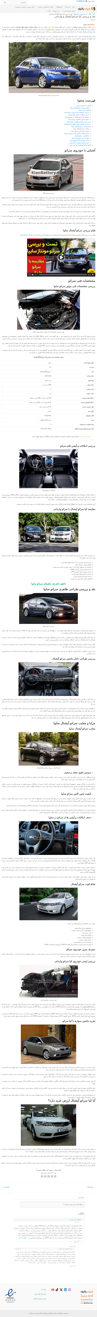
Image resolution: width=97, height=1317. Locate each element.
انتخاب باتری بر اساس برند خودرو (25, 7)
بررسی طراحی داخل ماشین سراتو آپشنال (76, 124)
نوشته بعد (5, 1187)
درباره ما (68, 7)
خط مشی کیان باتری (40, 1294)
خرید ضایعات (56, 11)
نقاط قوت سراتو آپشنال (82, 136)
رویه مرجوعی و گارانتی (39, 1298)
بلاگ (49, 11)
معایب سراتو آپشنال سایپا (81, 129)
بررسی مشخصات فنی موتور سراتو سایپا (77, 112)
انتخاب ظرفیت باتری (69, 11)
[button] (61, 257)
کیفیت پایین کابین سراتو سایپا (80, 131)
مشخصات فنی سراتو (84, 110)
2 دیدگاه (92, 20)
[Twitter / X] (61, 1289)
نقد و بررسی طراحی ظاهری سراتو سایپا (79, 122)
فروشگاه (59, 7)
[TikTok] (57, 1289)
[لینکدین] (65, 1289)
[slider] (63, 274)
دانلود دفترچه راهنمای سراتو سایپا (79, 119)
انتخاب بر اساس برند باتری (45, 7)
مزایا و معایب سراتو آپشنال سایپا (81, 126)
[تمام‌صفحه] (30, 275)
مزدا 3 (59, 207)
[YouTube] (52, 1289)
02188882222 (81, 1)
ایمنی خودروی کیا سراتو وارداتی (79, 140)
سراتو (76, 27)
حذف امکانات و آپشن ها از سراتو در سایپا (76, 133)
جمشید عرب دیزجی (64, 1249)
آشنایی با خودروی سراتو (84, 105)
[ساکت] (33, 275)
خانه (73, 7)
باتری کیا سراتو (85, 436)
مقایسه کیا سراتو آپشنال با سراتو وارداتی (76, 117)
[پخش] (93, 275)
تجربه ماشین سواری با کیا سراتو (79, 143)
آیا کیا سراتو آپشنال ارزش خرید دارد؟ (80, 145)
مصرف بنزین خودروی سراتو (80, 138)
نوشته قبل (91, 1187)
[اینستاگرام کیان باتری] (69, 1289)
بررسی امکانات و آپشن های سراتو (79, 115)
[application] (61, 257)
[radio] (55, 1177)
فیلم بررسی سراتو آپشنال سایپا (79, 108)
